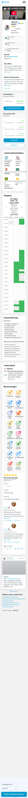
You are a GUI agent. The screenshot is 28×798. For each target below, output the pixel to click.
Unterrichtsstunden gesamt (20, 172)
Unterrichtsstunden (13, 48)
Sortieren (6, 496)
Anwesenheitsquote (8, 172)
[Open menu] (24, 2)
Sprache (6, 490)
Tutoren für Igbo (7, 610)
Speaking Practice (8, 601)
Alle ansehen (14, 591)
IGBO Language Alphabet (12, 579)
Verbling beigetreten (19, 160)
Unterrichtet (10, 37)
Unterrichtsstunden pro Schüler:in (8, 183)
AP (19, 605)
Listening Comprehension (10, 603)
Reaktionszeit (8, 160)
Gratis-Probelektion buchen (14, 794)
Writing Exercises (19, 599)
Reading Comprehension (10, 605)
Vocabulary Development (10, 597)
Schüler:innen (11, 42)
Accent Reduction (7, 606)
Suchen (6, 483)
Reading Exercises (8, 599)
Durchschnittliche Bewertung (20, 182)
